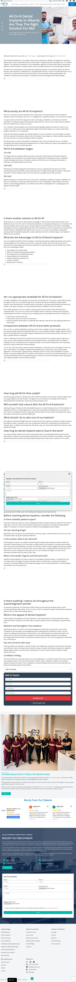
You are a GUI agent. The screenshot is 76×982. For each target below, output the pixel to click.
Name (8, 481)
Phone (8, 485)
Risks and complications (53, 501)
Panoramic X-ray (43, 486)
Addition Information (12, 497)
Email (40, 481)
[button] (69, 473)
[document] (38, 491)
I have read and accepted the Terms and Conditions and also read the (33, 501)
